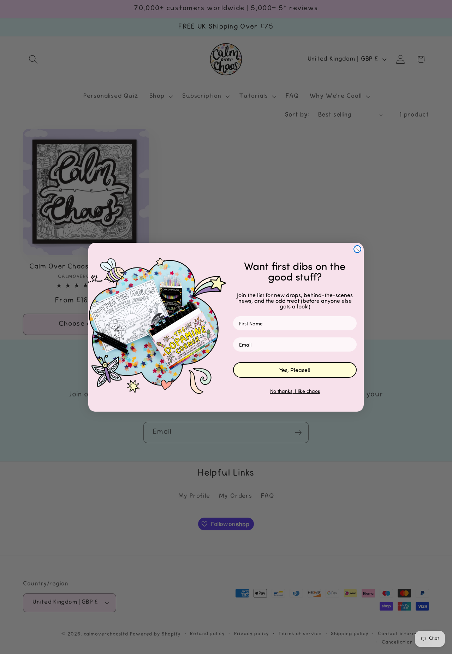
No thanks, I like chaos (295, 391)
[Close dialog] (357, 249)
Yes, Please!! (294, 369)
